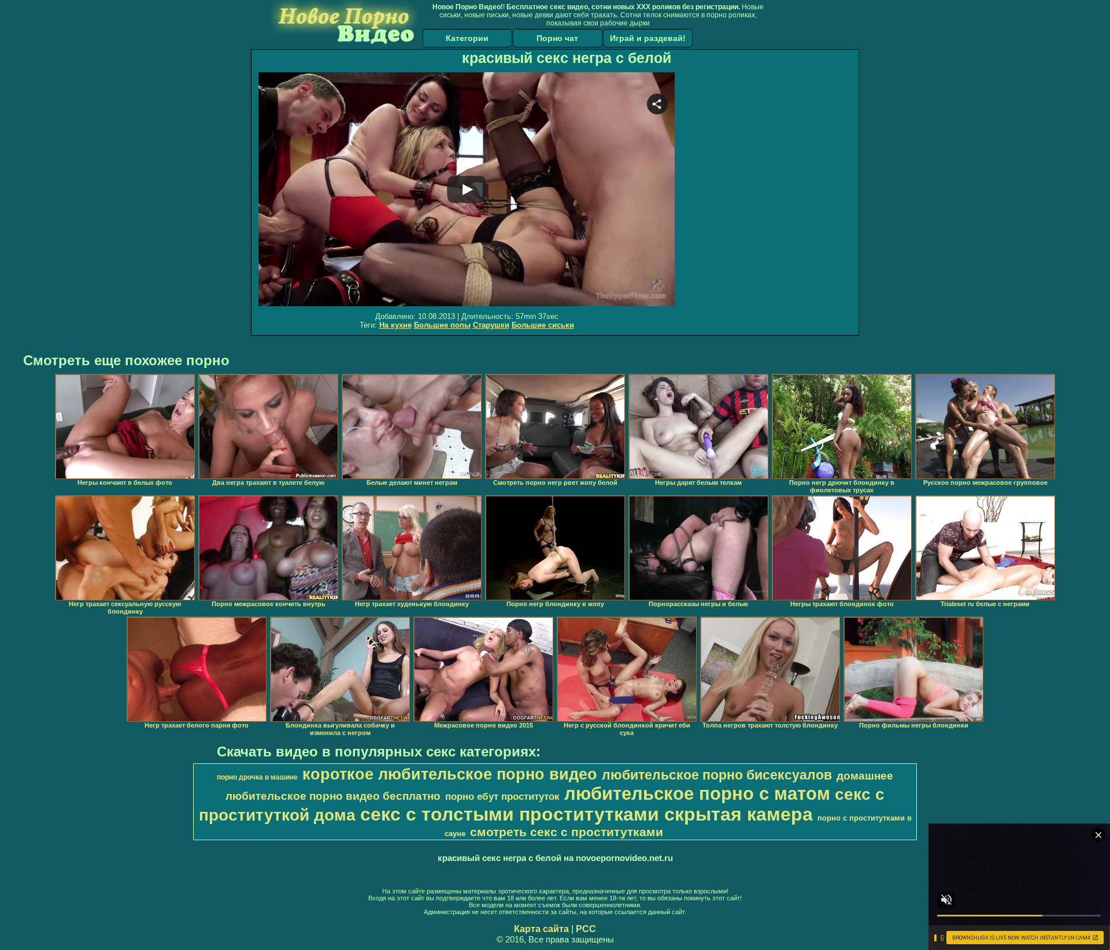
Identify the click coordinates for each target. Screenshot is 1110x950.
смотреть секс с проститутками (566, 832)
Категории (467, 38)
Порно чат (557, 38)
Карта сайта (541, 929)
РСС (586, 929)
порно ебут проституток (502, 796)
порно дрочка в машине (257, 777)
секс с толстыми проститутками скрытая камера (586, 814)
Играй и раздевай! (648, 38)
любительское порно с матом (697, 793)
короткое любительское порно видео (449, 774)
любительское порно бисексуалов (717, 774)
